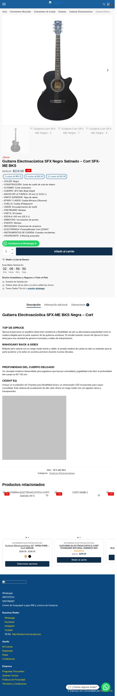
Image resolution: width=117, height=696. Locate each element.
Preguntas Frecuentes (13, 671)
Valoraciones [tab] (79, 304)
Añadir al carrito (64, 251)
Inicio (4, 12)
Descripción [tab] (34, 304)
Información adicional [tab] (55, 304)
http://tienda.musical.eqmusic (26, 634)
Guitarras (62, 12)
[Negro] (29, 556)
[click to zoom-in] (57, 70)
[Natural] (25, 556)
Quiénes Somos (10, 675)
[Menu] (6, 4)
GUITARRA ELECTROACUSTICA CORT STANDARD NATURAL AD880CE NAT (79, 547)
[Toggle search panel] (104, 4)
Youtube (9, 630)
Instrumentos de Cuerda (44, 12)
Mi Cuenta (7, 647)
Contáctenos (8, 659)
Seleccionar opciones (27, 564)
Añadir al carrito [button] (79, 560)
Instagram (10, 626)
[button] (108, 4)
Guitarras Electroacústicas (81, 12)
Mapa (5, 655)
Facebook (9, 622)
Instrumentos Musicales (20, 12)
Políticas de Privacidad (13, 679)
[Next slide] (108, 70)
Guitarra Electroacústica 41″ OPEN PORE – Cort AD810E (27, 547)
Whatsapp (10, 618)
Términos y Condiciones (14, 684)
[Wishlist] (47, 495)
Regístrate (7, 651)
